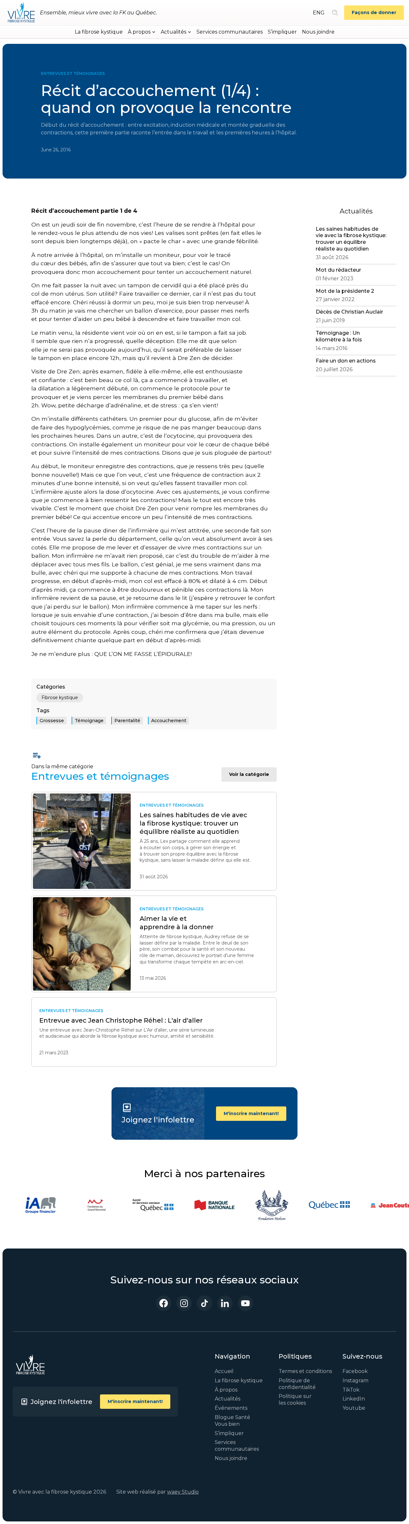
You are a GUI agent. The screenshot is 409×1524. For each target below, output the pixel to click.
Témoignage (89, 720)
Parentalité (127, 720)
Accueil (224, 1371)
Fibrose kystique (60, 697)
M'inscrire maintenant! (251, 1113)
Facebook (355, 1371)
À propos (226, 1390)
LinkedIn (354, 1399)
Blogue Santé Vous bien (232, 1420)
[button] (141, 32)
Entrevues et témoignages (73, 73)
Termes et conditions (305, 1371)
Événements (231, 1408)
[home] (21, 13)
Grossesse (52, 720)
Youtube (354, 1408)
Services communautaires (230, 32)
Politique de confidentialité (297, 1383)
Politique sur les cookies (295, 1399)
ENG (319, 13)
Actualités (227, 1399)
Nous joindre (318, 32)
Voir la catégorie (249, 774)
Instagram (355, 1380)
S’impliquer (282, 32)
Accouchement (168, 720)
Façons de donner (374, 12)
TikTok (351, 1390)
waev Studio (183, 1492)
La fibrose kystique (99, 32)
